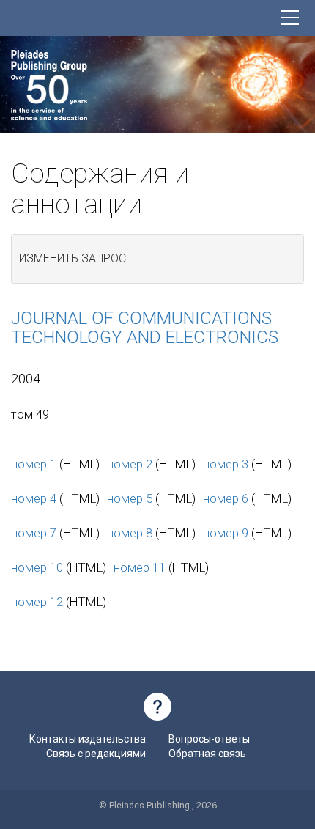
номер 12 (37, 601)
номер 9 (225, 533)
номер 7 (33, 533)
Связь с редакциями (96, 753)
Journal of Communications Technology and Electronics (144, 327)
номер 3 (225, 464)
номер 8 (129, 533)
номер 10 (37, 567)
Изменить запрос (72, 258)
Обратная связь (207, 753)
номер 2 (129, 464)
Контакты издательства (87, 739)
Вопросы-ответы (209, 739)
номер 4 (33, 498)
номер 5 (129, 498)
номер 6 (225, 498)
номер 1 (33, 464)
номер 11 (140, 567)
